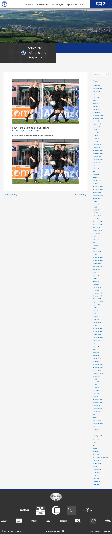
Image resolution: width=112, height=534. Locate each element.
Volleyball (96, 484)
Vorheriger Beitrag (10, 195)
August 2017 (96, 234)
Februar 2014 (97, 358)
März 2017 (96, 248)
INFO (96, 475)
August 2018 (96, 198)
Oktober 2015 (97, 299)
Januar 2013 (96, 397)
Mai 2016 (95, 278)
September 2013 (98, 373)
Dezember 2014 (98, 328)
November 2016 (98, 260)
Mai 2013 (95, 385)
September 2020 (98, 124)
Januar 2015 (96, 325)
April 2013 (96, 388)
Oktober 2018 (97, 192)
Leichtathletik (97, 469)
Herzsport (96, 451)
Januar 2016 (96, 290)
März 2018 (96, 213)
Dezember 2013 (98, 364)
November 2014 (98, 331)
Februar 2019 (97, 180)
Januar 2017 (96, 254)
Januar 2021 (96, 112)
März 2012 (96, 417)
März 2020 (96, 142)
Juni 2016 (96, 275)
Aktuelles (97, 472)
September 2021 (98, 88)
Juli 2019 (95, 165)
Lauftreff (95, 466)
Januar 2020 (96, 148)
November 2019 (98, 154)
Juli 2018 (95, 201)
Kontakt (83, 4)
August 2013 (97, 376)
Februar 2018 (97, 216)
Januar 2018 (96, 219)
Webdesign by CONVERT (53, 531)
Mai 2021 (95, 100)
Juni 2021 (96, 97)
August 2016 (96, 269)
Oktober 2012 (97, 405)
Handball (95, 448)
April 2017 (96, 245)
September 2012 (98, 408)
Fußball (14, 131)
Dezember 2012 (98, 400)
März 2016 (96, 284)
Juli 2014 (95, 343)
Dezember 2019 (98, 151)
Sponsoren (72, 4)
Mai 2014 (95, 349)
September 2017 (98, 231)
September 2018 (98, 195)
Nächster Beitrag (81, 195)
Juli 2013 (95, 379)
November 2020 (98, 118)
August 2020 (97, 127)
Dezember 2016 (98, 257)
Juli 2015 (95, 308)
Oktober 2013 (97, 370)
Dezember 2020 (98, 115)
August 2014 (97, 340)
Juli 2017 (95, 237)
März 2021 (96, 106)
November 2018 (98, 189)
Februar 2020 (97, 145)
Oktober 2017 (97, 228)
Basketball (96, 440)
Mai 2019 (95, 171)
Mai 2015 (95, 314)
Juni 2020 (96, 133)
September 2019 (98, 159)
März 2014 (96, 355)
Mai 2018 (95, 207)
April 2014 (96, 352)
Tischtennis (96, 481)
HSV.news (96, 454)
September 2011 (98, 423)
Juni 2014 (96, 346)
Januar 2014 (96, 361)
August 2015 (96, 305)
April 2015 (96, 317)
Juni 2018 (96, 204)
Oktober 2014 (97, 334)
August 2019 (96, 162)
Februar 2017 (97, 251)
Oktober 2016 (97, 263)
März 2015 (96, 320)
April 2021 (96, 103)
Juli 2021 (95, 94)
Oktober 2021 (97, 85)
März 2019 (96, 177)
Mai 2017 (95, 242)
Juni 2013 (96, 382)
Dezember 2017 (98, 222)
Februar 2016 (97, 287)
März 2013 (96, 391)
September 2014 (98, 337)
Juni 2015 (96, 311)
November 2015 (98, 296)
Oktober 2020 (97, 121)
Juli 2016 (95, 272)
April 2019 (96, 174)
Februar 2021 (97, 109)
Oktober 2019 (97, 156)
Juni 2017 (96, 239)
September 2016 (98, 266)
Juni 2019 (96, 168)
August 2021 (96, 91)
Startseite (96, 478)
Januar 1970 (96, 429)
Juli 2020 (95, 130)
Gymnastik (96, 446)
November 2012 (98, 403)
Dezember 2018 (98, 186)
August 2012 (96, 411)
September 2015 (98, 302)
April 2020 (96, 139)
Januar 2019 (96, 183)
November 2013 (98, 367)
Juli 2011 (95, 426)
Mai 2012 (95, 414)
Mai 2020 (95, 136)
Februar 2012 (97, 420)
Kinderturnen (97, 463)
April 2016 (96, 281)
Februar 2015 (97, 322)
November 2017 (98, 225)
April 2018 (96, 210)
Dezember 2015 (98, 293)
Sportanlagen (57, 4)
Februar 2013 (97, 394)
